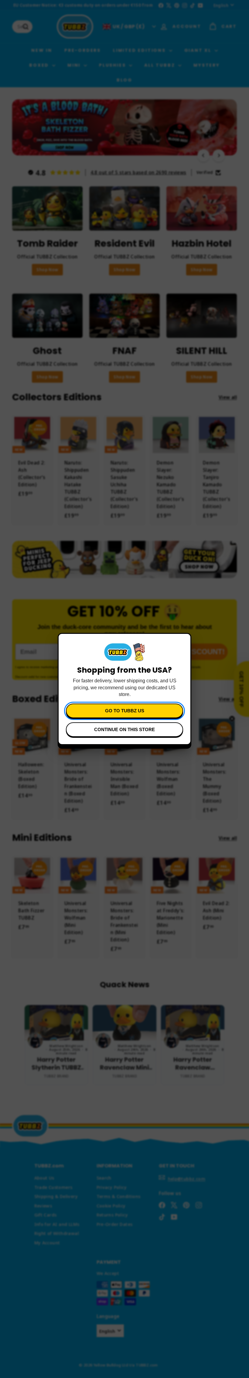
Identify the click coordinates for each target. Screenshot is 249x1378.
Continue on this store (124, 729)
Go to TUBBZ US (124, 710)
